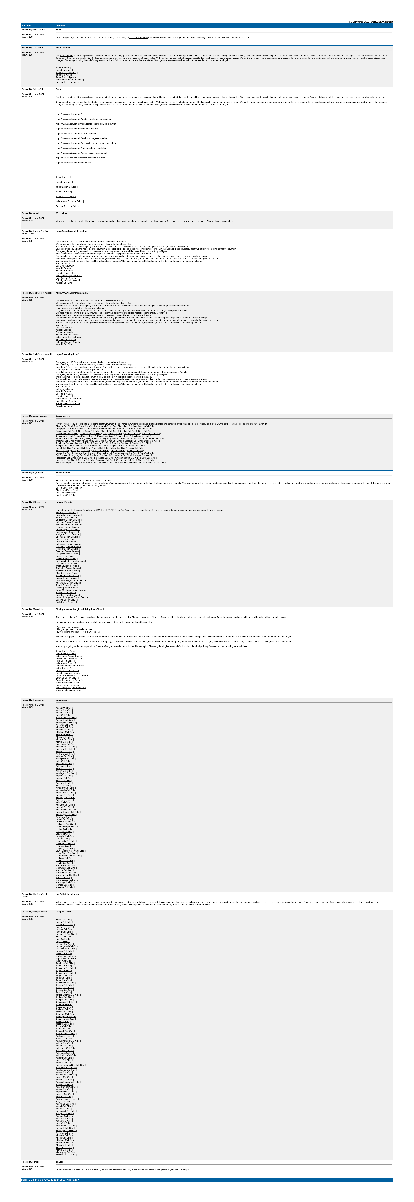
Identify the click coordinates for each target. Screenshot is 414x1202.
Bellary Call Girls (117, 448)
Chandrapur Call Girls (153, 438)
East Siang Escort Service (68, 546)
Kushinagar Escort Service (68, 583)
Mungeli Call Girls (109, 431)
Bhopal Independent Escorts (69, 658)
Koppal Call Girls (63, 776)
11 (49, 1180)
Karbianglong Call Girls (66, 1099)
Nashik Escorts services (67, 685)
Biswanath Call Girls (91, 462)
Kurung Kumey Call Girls (67, 812)
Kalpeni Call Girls (64, 1058)
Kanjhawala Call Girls (66, 1075)
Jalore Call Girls (63, 438)
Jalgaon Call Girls (135, 450)
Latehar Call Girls (64, 831)
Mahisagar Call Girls (65, 882)
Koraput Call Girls (64, 778)
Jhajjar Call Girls (63, 1007)
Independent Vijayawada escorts (71, 687)
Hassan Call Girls (64, 927)
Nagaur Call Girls (64, 453)
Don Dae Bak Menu (138, 37)
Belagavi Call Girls (117, 445)
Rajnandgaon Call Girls (113, 438)
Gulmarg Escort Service (67, 587)
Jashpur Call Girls (64, 997)
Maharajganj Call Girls (66, 872)
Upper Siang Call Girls (88, 431)
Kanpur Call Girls (64, 1089)
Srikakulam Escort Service (68, 544)
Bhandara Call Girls (151, 433)
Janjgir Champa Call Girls (68, 995)
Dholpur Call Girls (64, 426)
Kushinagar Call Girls (66, 814)
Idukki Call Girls (63, 953)
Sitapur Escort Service (66, 578)
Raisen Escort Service (66, 539)
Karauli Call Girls (63, 448)
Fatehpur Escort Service (67, 551)
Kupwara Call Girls (64, 805)
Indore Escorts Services (67, 668)
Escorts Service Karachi (67, 273)
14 (58, 1180)
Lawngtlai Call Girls (65, 836)
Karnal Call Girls (63, 1106)
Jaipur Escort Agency (66, 77)
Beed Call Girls (145, 431)
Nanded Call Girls (156, 462)
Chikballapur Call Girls (120, 455)
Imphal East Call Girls (66, 956)
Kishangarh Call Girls (66, 746)
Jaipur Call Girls (63, 75)
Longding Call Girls (79, 455)
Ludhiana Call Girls (64, 860)
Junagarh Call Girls (65, 1031)
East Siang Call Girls (84, 426)
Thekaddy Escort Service (68, 568)
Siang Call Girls (83, 428)
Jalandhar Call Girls (65, 973)
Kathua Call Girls (64, 710)
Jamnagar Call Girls (65, 987)
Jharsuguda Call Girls (66, 1016)
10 (46, 1180)
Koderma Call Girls (64, 754)
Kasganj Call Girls (64, 1113)
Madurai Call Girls (64, 870)
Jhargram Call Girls (65, 1014)
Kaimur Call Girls (64, 1043)
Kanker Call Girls (64, 1077)
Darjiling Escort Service (67, 600)
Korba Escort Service (66, 556)
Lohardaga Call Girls (65, 843)
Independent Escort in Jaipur (69, 80)
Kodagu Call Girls (64, 751)
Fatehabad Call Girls (103, 458)
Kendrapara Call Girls (66, 722)
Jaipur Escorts (62, 67)
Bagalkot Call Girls (121, 443)
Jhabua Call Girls (64, 1004)
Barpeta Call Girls (85, 460)
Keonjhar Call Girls (64, 725)
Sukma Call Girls (113, 441)
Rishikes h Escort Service (68, 490)
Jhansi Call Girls (63, 1012)
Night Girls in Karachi (66, 278)
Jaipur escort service (65, 58)
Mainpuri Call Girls (64, 887)
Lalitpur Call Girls (64, 829)
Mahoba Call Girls (64, 885)
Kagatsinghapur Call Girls (68, 1041)
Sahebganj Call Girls (132, 441)
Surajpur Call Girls (101, 443)
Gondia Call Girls (135, 445)
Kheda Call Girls (63, 729)
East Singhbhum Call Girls (125, 426)
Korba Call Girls (63, 780)
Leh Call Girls (62, 839)
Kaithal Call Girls (63, 1045)
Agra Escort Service (65, 661)
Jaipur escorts (66, 55)
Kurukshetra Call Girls (66, 809)
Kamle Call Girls (84, 458)
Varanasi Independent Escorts (70, 665)
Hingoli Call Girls (135, 448)
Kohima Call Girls (64, 756)
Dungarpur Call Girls (65, 428)
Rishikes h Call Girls (65, 495)
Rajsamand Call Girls (66, 460)
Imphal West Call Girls (66, 958)
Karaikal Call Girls (64, 1094)
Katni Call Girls (63, 715)
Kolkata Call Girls (64, 768)
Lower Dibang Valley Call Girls (87, 438)
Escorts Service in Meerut (68, 673)
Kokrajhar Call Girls (65, 759)
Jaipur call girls (327, 58)
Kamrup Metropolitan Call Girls (70, 1065)
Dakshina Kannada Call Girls (132, 462)
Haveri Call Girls (63, 932)
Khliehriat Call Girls (65, 732)
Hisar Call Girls (110, 462)
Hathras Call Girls (64, 929)
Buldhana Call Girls (141, 436)
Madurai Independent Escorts (69, 690)
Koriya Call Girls (103, 426)
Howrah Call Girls (64, 951)
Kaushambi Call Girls (66, 717)
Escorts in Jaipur (64, 70)
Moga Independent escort (68, 682)
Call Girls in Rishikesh (66, 492)
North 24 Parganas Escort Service (72, 597)
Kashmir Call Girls (64, 708)
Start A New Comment (382, 22)
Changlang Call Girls (80, 450)
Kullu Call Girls (63, 802)
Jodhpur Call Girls (64, 445)
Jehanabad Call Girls (65, 1002)
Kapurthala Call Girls (65, 1092)
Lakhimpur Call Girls (65, 822)
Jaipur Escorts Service (66, 651)
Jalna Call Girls (147, 453)
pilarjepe (185, 1170)
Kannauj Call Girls (64, 1079)
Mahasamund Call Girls (104, 428)
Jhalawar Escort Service (67, 570)
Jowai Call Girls (63, 1029)
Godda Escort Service (66, 558)
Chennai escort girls (141, 617)
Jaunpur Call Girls (64, 999)
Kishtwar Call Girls (64, 749)
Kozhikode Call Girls (65, 790)
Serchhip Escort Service (67, 595)
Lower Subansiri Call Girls (68, 855)
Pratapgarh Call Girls (65, 458)
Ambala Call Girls (100, 448)
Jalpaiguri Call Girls (65, 982)
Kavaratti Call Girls (64, 720)
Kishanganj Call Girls (65, 744)
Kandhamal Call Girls (66, 1070)
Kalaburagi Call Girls (65, 1048)
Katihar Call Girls (64, 713)
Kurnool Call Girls (64, 807)
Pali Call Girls (62, 455)
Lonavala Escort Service (67, 527)
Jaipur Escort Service (66, 72)
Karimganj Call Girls (65, 1104)
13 (55, 1180)
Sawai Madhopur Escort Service (71, 590)
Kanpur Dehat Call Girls (67, 1087)
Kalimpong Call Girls (65, 1053)
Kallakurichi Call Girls (66, 1055)
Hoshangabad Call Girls (67, 946)
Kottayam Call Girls (65, 788)
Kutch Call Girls (63, 817)
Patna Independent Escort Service (72, 675)
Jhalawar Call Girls (64, 441)
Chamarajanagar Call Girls (125, 453)
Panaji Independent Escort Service (72, 680)
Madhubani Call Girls (65, 868)
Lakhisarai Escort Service (68, 520)
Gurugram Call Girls (105, 460)
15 (61, 1180)
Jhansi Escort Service (66, 585)
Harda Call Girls (63, 919)
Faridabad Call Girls (99, 455)
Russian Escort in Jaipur (67, 82)
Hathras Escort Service (67, 532)
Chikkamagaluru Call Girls (127, 458)
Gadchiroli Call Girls (140, 443)
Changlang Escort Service (68, 529)
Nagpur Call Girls (146, 460)
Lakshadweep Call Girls (67, 826)
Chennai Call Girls (86, 636)
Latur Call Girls (148, 458)
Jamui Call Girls (63, 992)
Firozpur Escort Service (67, 549)
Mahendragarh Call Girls (67, 880)
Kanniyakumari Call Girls (67, 1082)
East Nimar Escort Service (68, 563)
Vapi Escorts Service (66, 653)
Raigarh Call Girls (105, 436)
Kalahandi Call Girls (65, 1050)
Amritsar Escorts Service (67, 670)
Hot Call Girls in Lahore (183, 904)
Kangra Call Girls (64, 1072)
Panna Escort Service (66, 592)
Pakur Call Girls (122, 436)
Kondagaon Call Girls (66, 773)
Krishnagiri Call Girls (65, 797)
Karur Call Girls (63, 1108)
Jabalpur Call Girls (64, 963)
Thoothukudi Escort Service (69, 524)
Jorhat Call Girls (63, 1026)
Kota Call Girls (62, 450)
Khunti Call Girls (63, 737)
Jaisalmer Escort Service (67, 575)
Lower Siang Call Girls (90, 433)
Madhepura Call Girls (65, 865)
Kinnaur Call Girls (64, 739)
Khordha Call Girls (64, 734)
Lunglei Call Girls (64, 863)
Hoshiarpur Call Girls (65, 949)
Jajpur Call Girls (63, 970)
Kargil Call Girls (63, 1101)
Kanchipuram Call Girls (66, 1067)
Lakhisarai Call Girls (65, 824)
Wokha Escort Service (66, 517)
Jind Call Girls (62, 1021)
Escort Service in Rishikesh (69, 488)
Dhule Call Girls (151, 441)
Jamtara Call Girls (125, 428)
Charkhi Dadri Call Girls (100, 453)
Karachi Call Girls (64, 283)
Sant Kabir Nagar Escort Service (71, 580)
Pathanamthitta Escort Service (70, 561)
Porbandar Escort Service (68, 515)
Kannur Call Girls (64, 1084)
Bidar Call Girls (118, 450)
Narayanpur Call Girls (112, 433)
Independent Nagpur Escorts (69, 656)
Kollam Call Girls (63, 771)
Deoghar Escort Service (67, 554)
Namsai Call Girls (81, 448)
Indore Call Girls (63, 961)
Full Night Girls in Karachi (68, 280)
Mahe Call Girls (63, 877)
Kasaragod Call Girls (65, 1111)
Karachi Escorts (63, 268)
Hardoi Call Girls (63, 922)
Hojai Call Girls (63, 941)
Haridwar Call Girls (64, 924)
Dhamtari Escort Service (67, 573)
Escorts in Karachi (64, 270)
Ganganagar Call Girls (66, 431)
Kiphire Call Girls (63, 742)
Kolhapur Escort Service (67, 522)
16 (64, 1180)
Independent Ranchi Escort (68, 663)
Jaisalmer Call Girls (65, 436)
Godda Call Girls (133, 438)
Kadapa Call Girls (64, 1036)
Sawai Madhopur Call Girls (68, 462)
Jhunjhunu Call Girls (65, 443)
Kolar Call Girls (63, 761)
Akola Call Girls (146, 426)
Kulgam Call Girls (64, 800)
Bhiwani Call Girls (100, 450)
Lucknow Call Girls (64, 858)
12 (52, 1180)
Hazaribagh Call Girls (66, 934)
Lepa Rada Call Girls (85, 436)
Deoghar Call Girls (127, 431)
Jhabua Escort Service (66, 566)
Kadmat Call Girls (64, 1038)
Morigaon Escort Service (67, 534)
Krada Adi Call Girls (65, 792)
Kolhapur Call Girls (142, 455)
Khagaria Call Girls (64, 727)
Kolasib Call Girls (64, 763)
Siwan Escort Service (66, 512)
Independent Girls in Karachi (69, 275)
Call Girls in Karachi (65, 266)
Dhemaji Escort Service (67, 537)
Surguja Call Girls (98, 445)
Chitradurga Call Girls (126, 460)
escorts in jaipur (223, 60)
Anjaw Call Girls (83, 443)
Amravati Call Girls (144, 428)
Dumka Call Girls (132, 433)
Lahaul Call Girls (63, 819)
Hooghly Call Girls (64, 944)
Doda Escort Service (65, 602)
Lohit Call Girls (81, 445)
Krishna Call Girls (64, 795)
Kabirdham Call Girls (65, 1033)
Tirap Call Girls (80, 453)
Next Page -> (72, 1180)
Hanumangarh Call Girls (67, 433)
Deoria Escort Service (66, 541)
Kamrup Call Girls (64, 1062)
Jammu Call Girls (64, 985)
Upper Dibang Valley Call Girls (89, 441)
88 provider (227, 221)
